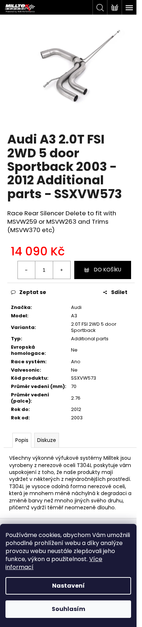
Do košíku (107, 269)
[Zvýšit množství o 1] (61, 270)
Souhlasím (68, 609)
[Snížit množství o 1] (26, 270)
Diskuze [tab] (46, 440)
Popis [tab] (21, 440)
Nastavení (68, 585)
